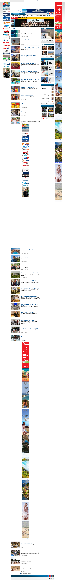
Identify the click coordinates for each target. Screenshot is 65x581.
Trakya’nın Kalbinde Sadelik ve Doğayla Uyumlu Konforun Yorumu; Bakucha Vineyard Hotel (30, 274)
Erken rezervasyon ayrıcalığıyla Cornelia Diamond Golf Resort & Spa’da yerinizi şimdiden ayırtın (30, 80)
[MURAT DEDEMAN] (44, 53)
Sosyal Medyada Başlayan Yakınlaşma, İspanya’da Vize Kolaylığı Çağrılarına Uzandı (30, 64)
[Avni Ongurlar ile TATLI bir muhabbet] (51, 48)
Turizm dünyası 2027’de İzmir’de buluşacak (51, 74)
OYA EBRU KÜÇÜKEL (45, 90)
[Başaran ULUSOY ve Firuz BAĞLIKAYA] (44, 48)
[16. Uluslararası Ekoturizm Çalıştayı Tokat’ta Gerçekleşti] (51, 109)
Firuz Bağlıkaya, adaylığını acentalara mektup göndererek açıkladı (47, 40)
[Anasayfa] (12, 14)
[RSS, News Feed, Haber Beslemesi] (53, 13)
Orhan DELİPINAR (44, 87)
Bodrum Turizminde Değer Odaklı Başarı (50, 79)
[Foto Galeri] (16, 14)
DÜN (50, 82)
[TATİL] (51, 53)
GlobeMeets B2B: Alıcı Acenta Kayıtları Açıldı (51, 63)
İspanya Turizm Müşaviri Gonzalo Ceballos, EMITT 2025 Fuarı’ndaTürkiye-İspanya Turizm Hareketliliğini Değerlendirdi (30, 289)
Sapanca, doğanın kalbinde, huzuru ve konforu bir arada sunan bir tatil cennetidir (29, 337)
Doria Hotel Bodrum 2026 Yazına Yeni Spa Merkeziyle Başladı (29, 40)
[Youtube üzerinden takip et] (49, 13)
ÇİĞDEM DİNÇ (46, 94)
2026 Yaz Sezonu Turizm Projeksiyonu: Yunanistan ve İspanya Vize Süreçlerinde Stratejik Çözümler (30, 48)
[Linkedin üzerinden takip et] (52, 13)
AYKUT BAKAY (46, 101)
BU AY (45, 82)
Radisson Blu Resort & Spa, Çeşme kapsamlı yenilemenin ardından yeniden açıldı (30, 250)
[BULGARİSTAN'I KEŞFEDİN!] (44, 114)
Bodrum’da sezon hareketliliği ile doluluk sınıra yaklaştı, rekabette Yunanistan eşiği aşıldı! (30, 258)
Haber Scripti (50, 578)
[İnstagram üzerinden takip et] (51, 13)
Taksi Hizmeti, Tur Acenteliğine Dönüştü (51, 68)
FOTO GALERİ (43, 44)
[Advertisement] (6, 91)
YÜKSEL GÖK (46, 98)
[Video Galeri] (22, 14)
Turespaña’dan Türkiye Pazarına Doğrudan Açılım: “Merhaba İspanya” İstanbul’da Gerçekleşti (29, 88)
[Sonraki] (30, 573)
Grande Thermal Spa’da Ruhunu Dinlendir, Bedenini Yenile (28, 56)
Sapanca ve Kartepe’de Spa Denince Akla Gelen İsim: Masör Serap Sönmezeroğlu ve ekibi (29, 112)
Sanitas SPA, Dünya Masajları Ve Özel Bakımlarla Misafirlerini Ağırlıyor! (29, 313)
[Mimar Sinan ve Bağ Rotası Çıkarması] (44, 109)
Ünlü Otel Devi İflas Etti (22, 17)
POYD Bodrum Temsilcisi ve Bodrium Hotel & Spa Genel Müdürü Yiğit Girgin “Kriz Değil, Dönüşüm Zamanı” (30, 266)
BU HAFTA (47, 82)
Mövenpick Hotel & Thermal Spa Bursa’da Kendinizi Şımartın (28, 544)
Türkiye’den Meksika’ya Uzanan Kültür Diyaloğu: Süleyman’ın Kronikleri (29, 96)
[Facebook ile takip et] (47, 13)
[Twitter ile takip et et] (48, 13)
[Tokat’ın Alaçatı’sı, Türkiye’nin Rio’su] (51, 114)
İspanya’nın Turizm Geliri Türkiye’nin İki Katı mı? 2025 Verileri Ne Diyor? (30, 104)
